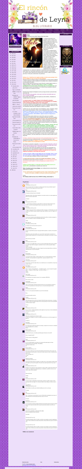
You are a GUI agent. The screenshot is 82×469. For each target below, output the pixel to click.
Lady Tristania (28, 274)
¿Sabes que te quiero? (16, 106)
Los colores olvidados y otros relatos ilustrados (16, 113)
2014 (13, 76)
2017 (13, 70)
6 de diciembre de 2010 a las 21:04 (31, 386)
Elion (26, 306)
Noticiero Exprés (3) (16, 122)
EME (67, 29)
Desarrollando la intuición (32, 32)
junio (14, 158)
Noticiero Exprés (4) (16, 102)
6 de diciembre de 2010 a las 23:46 (31, 409)
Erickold (27, 312)
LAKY (27, 377)
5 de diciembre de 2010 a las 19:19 (31, 241)
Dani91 (27, 364)
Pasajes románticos (28, 347)
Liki (26, 392)
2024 (13, 57)
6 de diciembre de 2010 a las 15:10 (31, 365)
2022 (13, 61)
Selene (27, 214)
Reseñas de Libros (17, 29)
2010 (13, 84)
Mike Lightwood (28, 222)
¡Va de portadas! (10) (16, 147)
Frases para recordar (13, 32)
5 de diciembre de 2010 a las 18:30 (31, 201)
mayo (14, 160)
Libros (44, 36)
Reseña (47, 36)
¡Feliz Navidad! (15, 100)
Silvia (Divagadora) (29, 227)
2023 (13, 59)
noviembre (15, 149)
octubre (14, 151)
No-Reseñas (56, 29)
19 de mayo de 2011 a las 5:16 (30, 417)
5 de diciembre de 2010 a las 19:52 (31, 254)
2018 (13, 68)
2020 (13, 65)
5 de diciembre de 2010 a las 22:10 (31, 282)
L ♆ (26, 200)
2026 (13, 53)
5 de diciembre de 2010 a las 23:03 (31, 298)
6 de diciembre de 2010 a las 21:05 (31, 393)
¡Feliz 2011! (14, 87)
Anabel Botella (28, 281)
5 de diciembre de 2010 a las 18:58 (31, 223)
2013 (13, 78)
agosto (14, 154)
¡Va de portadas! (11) (16, 120)
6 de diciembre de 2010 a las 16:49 (31, 378)
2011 (13, 82)
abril (14, 162)
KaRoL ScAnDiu (28, 329)
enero (14, 168)
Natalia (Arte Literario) (29, 358)
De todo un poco (57, 32)
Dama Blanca (28, 322)
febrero (14, 166)
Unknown (27, 183)
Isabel (26, 240)
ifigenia (27, 287)
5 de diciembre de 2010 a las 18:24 (31, 191)
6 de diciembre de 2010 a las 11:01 (31, 348)
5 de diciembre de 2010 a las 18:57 (31, 215)
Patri (26, 407)
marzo (14, 164)
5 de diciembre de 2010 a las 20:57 (31, 260)
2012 (13, 80)
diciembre (15, 86)
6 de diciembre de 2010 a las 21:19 (31, 401)
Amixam (27, 297)
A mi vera (40, 32)
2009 (13, 170)
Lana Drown (28, 400)
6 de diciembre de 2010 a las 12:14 (31, 359)
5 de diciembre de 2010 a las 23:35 (31, 323)
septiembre (15, 152)
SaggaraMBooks (28, 384)
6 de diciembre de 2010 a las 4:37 (31, 340)
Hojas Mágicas (28, 265)
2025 (13, 55)
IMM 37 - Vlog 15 (16, 104)
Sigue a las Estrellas (16, 89)
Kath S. (27, 339)
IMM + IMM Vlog (35, 29)
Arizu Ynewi (28, 259)
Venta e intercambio (48, 32)
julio (14, 156)
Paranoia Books (28, 253)
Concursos (62, 29)
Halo (13, 134)
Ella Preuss (27, 206)
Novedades (50, 29)
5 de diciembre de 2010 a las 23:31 (31, 314)
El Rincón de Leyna (39, 468)
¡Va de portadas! (43, 29)
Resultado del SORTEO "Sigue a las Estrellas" (16, 97)
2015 (13, 74)
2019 (13, 67)
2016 (13, 72)
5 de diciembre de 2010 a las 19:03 (31, 228)
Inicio (11, 29)
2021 (13, 63)
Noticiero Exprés (22, 32)
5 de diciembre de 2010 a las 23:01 (31, 288)
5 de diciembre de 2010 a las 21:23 (31, 275)
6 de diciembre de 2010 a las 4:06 (31, 330)
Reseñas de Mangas (26, 29)
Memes (63, 32)
